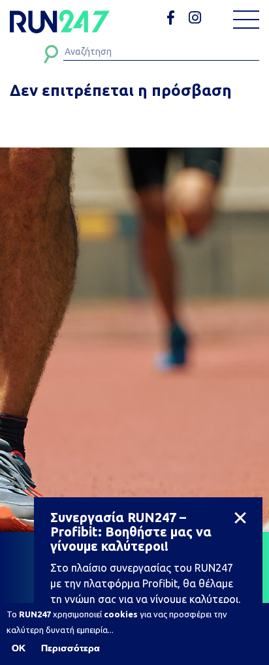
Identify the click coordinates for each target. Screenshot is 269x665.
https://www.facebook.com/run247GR (175, 18)
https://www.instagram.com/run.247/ (197, 18)
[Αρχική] (60, 21)
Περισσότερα (70, 648)
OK (18, 648)
